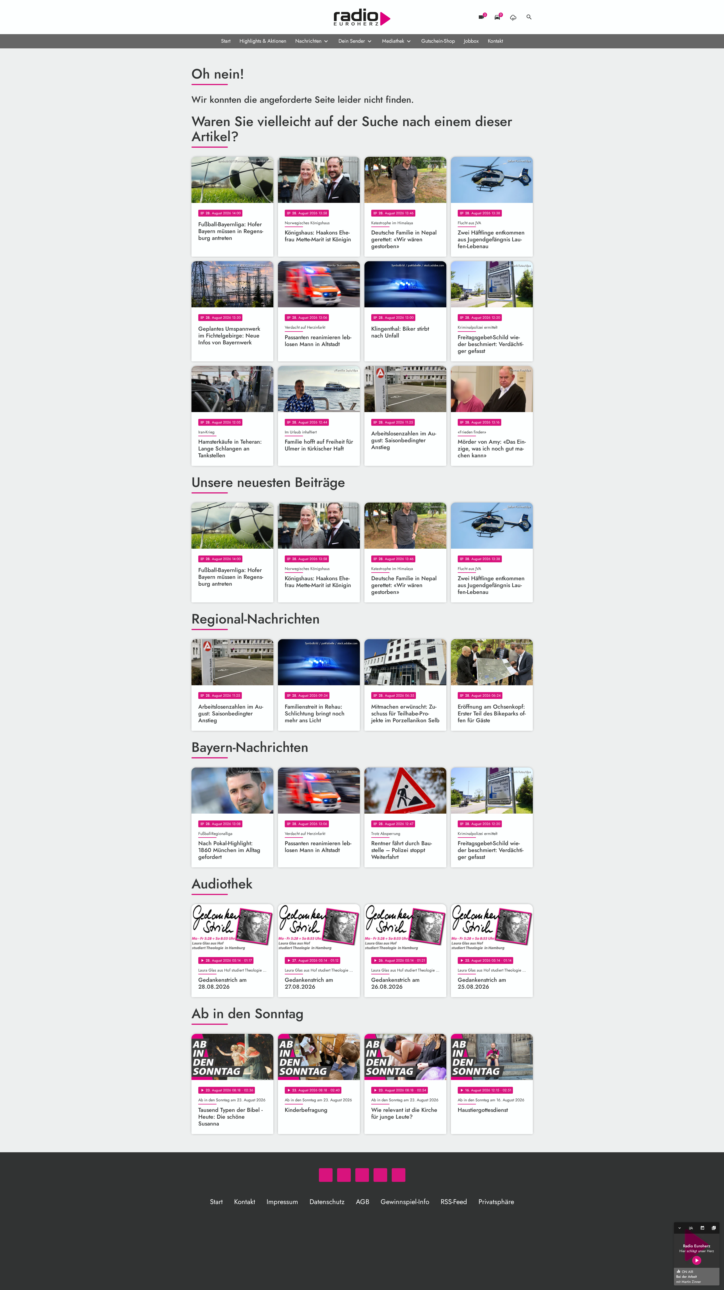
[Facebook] (208, 17)
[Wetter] (513, 17)
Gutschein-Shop (438, 41)
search (529, 17)
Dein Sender (352, 41)
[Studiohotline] (242, 17)
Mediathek (393, 41)
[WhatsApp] (197, 17)
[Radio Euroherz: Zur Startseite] (362, 17)
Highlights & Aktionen (263, 41)
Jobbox (471, 41)
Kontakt (495, 41)
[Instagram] (220, 17)
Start (225, 41)
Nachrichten (308, 41)
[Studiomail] (231, 17)
